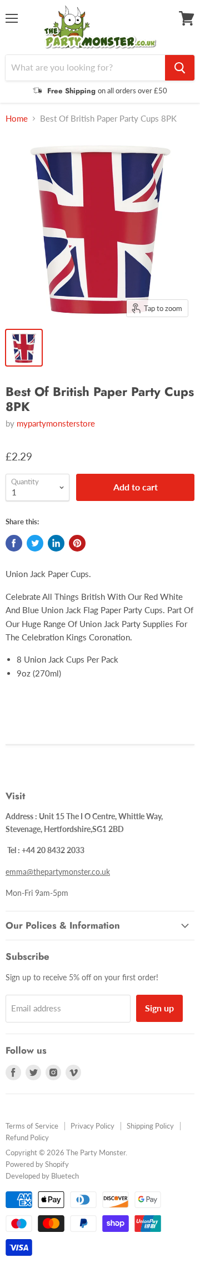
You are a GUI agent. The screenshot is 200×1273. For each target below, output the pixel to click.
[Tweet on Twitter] (35, 543)
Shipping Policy (150, 1125)
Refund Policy (27, 1137)
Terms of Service (32, 1125)
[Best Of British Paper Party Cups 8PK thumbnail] (24, 347)
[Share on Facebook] (14, 543)
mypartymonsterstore (56, 423)
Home (17, 118)
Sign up (159, 1008)
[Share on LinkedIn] (56, 543)
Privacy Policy (92, 1125)
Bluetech (65, 1175)
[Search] (179, 68)
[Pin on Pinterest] (77, 543)
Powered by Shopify (37, 1164)
